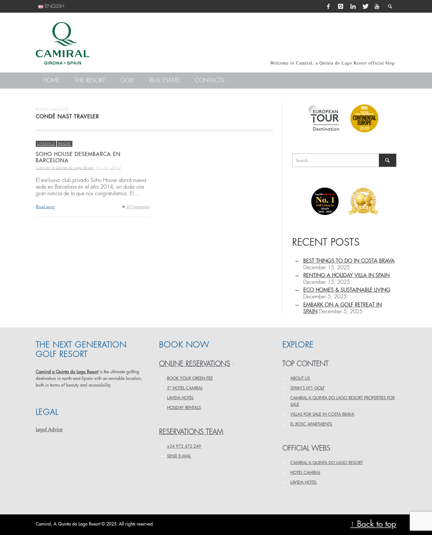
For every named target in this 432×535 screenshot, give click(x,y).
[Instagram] (341, 6)
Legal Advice (49, 429)
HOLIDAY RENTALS (184, 408)
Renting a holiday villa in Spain (346, 275)
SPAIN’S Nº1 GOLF (307, 388)
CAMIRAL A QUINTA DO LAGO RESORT (326, 463)
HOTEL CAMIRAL (305, 472)
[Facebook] (329, 6)
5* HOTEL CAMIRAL (185, 388)
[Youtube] (377, 6)
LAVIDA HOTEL (180, 398)
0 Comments (138, 206)
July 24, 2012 (108, 168)
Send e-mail (179, 456)
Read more (45, 206)
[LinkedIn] (353, 6)
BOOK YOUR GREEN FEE (190, 378)
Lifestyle (46, 143)
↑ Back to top (373, 524)
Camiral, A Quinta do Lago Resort (65, 168)
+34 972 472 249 (184, 446)
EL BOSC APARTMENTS (311, 424)
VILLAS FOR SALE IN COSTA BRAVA (322, 414)
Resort (64, 143)
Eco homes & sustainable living (346, 290)
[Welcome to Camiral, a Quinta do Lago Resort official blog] (62, 43)
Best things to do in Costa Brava (349, 261)
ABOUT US (300, 378)
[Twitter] (365, 6)
